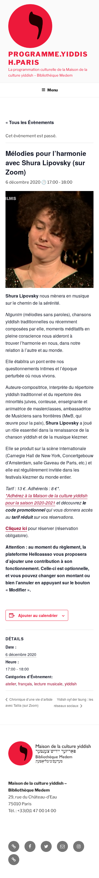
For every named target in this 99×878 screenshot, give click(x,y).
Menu (52, 90)
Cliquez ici (16, 528)
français (25, 683)
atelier (11, 683)
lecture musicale (48, 683)
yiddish (71, 683)
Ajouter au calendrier (37, 615)
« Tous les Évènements (30, 122)
